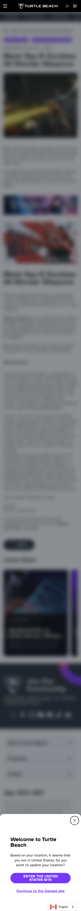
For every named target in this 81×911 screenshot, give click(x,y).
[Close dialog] (74, 820)
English (63, 906)
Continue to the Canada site (40, 891)
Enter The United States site (40, 878)
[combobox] (62, 907)
